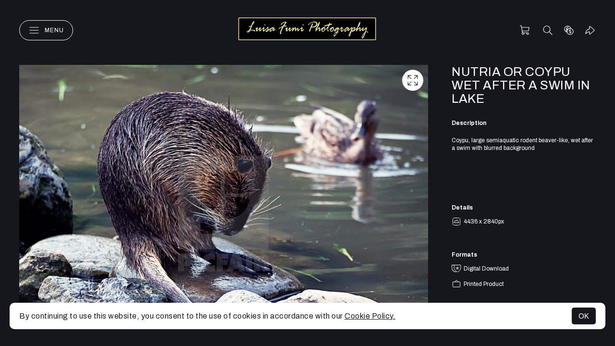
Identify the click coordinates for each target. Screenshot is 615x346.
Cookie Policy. (369, 316)
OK (583, 316)
